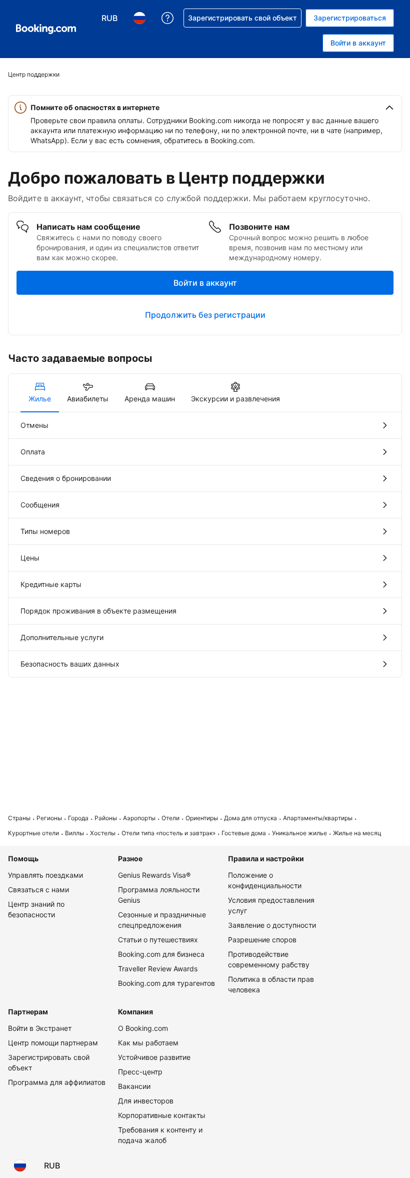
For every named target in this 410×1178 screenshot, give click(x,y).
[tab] (39, 393)
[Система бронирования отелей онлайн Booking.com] (46, 29)
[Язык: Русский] (20, 1165)
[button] (205, 108)
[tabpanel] (205, 544)
